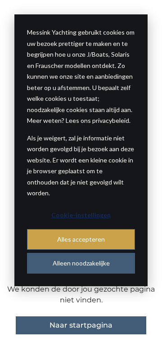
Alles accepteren (81, 239)
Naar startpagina (81, 325)
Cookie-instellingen (81, 215)
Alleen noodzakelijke (81, 263)
